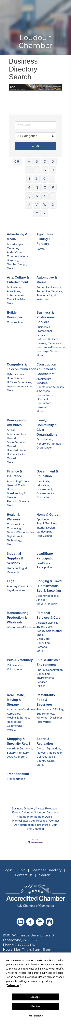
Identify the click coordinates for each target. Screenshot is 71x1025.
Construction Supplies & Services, (50, 389)
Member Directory (47, 870)
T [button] (53, 196)
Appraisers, (14, 713)
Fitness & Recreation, (49, 752)
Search (44, 875)
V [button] (37, 204)
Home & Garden (48, 514)
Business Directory (23, 808)
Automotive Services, (49, 291)
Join (22, 870)
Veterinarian (14, 669)
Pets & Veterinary (20, 660)
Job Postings (39, 820)
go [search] (37, 145)
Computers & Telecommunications (22, 367)
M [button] (28, 187)
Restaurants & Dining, (50, 709)
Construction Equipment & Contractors (46, 369)
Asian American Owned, (16, 444)
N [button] (37, 187)
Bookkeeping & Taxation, (16, 495)
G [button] (44, 170)
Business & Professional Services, (44, 331)
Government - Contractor (45, 495)
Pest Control (44, 535)
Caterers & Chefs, (47, 339)
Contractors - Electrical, (44, 397)
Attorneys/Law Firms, (20, 586)
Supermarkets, (45, 713)
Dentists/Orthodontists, (21, 532)
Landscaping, (44, 531)
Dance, (40, 748)
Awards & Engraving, (20, 748)
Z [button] (45, 213)
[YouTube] (40, 925)
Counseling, (14, 528)
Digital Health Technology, (15, 538)
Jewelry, (12, 756)
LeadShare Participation (45, 556)
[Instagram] (50, 925)
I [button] (29, 178)
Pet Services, (15, 665)
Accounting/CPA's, (18, 481)
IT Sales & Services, (19, 382)
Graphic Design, (17, 264)
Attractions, (14, 291)
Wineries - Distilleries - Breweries (49, 719)
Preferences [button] (13, 985)
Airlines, (41, 599)
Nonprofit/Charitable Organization (49, 445)
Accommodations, (47, 595)
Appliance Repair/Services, (46, 521)
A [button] (29, 161)
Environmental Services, (45, 679)
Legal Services (16, 590)
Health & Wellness (14, 517)
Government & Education (47, 474)
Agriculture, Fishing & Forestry (45, 239)
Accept (35, 997)
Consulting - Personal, (43, 644)
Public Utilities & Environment (48, 662)
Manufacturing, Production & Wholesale (18, 617)
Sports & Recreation (44, 741)
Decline (35, 1006)
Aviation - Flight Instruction (46, 297)
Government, (44, 489)
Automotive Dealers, (49, 287)
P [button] (53, 187)
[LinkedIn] (21, 925)
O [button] (45, 187)
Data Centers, (15, 378)
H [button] (52, 170)
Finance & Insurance (14, 474)
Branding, (13, 260)
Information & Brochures (35, 824)
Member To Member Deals (35, 816)
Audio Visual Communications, (18, 254)
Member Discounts (47, 812)
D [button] (53, 161)
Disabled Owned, (17, 450)
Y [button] (37, 213)
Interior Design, (46, 527)
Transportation (18, 774)
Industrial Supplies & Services (15, 558)
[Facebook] (30, 925)
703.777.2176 (25, 945)
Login (8, 870)
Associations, (44, 439)
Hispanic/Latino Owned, (16, 456)
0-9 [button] (16, 161)
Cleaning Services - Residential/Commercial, (51, 345)
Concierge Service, (48, 351)
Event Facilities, (16, 299)
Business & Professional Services (45, 317)
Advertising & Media (17, 237)
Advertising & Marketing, (15, 246)
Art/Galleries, (15, 287)
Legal (11, 581)
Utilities (40, 685)
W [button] (44, 204)
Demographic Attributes (17, 423)
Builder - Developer (14, 315)
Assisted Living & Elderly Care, (47, 624)
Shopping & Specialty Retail (18, 741)
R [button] (37, 196)
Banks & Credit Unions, (16, 487)
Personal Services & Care (48, 615)
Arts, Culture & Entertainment (18, 280)
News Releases (47, 808)
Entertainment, (16, 295)
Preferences (35, 1015)
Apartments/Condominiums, (24, 709)
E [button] (29, 170)
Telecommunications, (20, 386)
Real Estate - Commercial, (15, 723)
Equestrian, (54, 748)
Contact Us (23, 875)
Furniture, (23, 752)
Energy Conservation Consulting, (49, 671)
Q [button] (29, 196)
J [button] (36, 178)
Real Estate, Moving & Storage (16, 699)
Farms (40, 248)
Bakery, (11, 752)
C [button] (45, 161)
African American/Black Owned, (16, 434)
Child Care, (43, 638)
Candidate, (43, 481)
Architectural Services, (44, 380)
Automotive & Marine (46, 280)
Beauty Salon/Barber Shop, (49, 632)
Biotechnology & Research (17, 570)
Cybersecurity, (16, 374)
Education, (43, 485)
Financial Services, (18, 501)
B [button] (37, 161)
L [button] (51, 178)
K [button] (44, 178)
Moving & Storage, (18, 717)
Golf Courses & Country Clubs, (45, 758)
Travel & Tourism (46, 603)
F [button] (37, 170)
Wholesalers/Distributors (22, 627)
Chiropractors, (16, 524)
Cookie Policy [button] (38, 977)
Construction (15, 322)
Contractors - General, (44, 405)
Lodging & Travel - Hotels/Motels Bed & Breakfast (49, 585)
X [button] (53, 204)
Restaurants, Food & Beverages (46, 699)
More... (11, 268)
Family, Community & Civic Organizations (46, 427)
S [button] (45, 196)
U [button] (28, 204)
